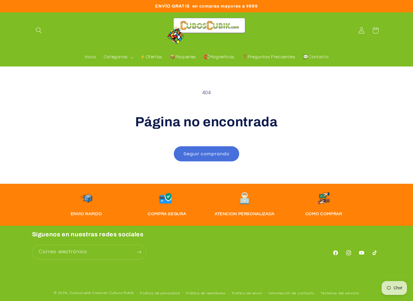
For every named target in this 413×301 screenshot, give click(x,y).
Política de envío (247, 293)
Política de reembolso (206, 293)
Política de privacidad (160, 293)
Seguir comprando (207, 153)
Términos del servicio (339, 293)
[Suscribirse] (139, 251)
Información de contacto (291, 293)
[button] (39, 30)
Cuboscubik (80, 292)
